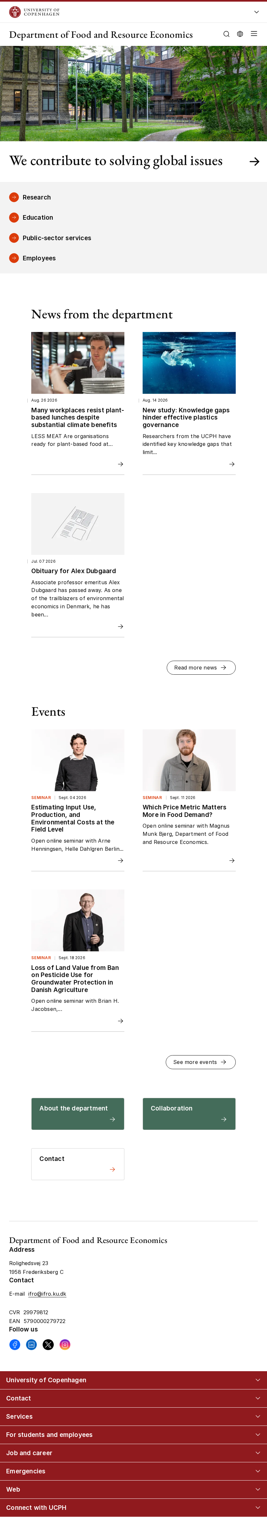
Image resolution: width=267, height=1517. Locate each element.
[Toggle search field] (226, 34)
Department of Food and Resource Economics (101, 34)
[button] (252, 34)
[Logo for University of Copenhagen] (111, 12)
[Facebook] (15, 1344)
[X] (48, 1344)
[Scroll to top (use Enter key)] (250, 1434)
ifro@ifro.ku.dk (47, 1293)
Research (37, 197)
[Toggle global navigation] (256, 13)
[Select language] (240, 33)
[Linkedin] (31, 1344)
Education (38, 217)
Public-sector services (57, 238)
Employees (39, 258)
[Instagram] (65, 1344)
